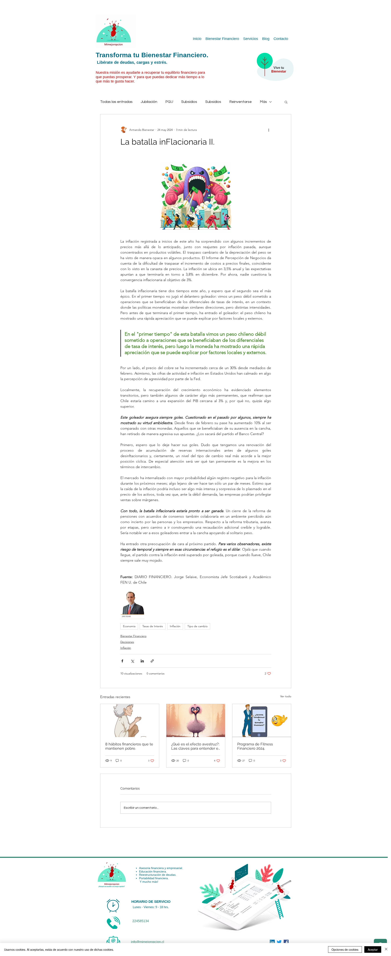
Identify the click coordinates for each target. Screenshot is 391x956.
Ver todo (285, 696)
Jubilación (149, 102)
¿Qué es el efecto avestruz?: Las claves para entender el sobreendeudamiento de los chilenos (195, 746)
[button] (286, 101)
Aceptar (373, 949)
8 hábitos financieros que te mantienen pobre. (129, 746)
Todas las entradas (116, 102)
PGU (169, 102)
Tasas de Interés (152, 626)
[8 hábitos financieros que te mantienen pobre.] (129, 720)
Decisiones (127, 642)
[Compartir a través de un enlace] (152, 661)
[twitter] (279, 942)
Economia (129, 626)
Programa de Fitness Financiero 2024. (255, 746)
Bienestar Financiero (133, 636)
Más (263, 102)
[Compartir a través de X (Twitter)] (132, 661)
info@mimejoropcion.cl (147, 942)
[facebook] (272, 942)
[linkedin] (286, 942)
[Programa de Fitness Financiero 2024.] (261, 720)
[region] (273, 70)
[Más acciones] (268, 129)
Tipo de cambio (197, 626)
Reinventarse (240, 102)
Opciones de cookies (345, 949)
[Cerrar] (386, 949)
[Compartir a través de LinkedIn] (142, 661)
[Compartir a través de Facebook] (122, 661)
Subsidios (189, 102)
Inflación (175, 626)
